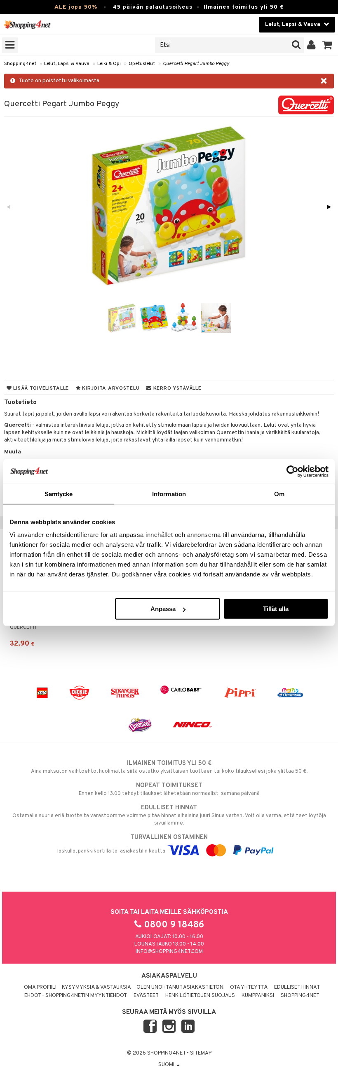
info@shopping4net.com (169, 951)
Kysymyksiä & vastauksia (96, 987)
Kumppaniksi (258, 995)
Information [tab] (169, 493)
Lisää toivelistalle (40, 388)
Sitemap (200, 1053)
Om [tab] (279, 493)
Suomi (167, 1065)
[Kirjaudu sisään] (311, 45)
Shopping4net (20, 63)
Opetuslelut (142, 63)
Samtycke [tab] (59, 493)
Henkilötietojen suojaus (200, 995)
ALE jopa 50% (75, 7)
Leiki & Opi (109, 63)
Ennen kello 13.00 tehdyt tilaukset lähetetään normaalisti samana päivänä (169, 789)
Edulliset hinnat (297, 987)
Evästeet (146, 995)
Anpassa (163, 608)
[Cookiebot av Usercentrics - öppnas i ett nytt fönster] (292, 471)
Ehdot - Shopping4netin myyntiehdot (75, 995)
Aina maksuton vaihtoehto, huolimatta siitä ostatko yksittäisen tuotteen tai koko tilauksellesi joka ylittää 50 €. (169, 767)
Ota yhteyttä (249, 987)
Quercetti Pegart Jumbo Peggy (196, 63)
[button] (327, 45)
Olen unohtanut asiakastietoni (180, 987)
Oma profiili (40, 987)
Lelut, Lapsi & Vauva (66, 63)
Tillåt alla (276, 608)
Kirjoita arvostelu (110, 388)
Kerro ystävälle (176, 388)
